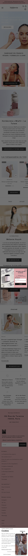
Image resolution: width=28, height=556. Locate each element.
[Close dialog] (25, 270)
